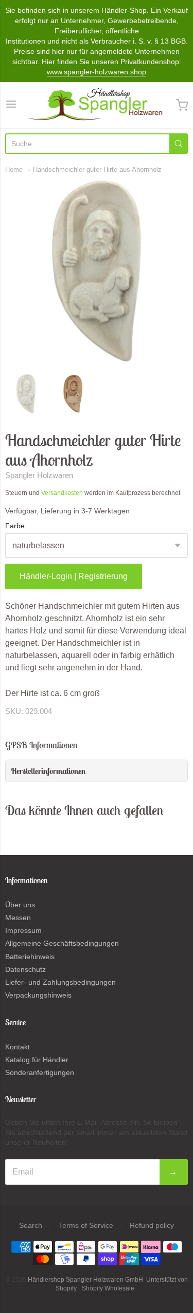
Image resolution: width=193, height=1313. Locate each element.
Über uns (20, 905)
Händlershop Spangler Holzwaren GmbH (85, 1279)
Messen (18, 917)
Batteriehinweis (30, 956)
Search (30, 1225)
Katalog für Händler (36, 1060)
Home (14, 169)
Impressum (23, 930)
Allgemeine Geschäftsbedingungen (62, 943)
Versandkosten (62, 492)
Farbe (15, 526)
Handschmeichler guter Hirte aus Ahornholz (97, 169)
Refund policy (152, 1225)
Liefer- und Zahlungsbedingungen (60, 982)
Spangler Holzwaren (39, 475)
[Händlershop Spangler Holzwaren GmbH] (96, 105)
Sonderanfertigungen (39, 1072)
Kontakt (17, 1047)
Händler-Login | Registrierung (74, 576)
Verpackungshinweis (38, 995)
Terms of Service (86, 1225)
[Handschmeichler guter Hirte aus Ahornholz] (26, 393)
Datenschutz (25, 969)
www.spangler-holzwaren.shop (96, 72)
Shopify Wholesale (108, 1288)
